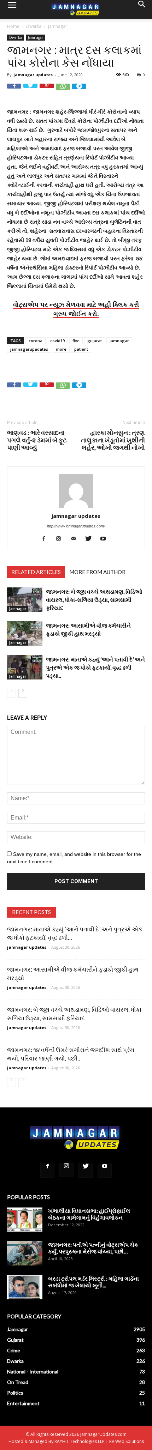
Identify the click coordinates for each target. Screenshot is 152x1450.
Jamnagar (57, 26)
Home (13, 26)
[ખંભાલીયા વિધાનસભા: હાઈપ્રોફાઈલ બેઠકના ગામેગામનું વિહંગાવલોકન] (24, 1219)
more (61, 349)
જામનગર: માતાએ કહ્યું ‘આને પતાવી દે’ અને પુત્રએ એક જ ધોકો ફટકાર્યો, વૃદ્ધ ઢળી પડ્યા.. (95, 667)
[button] (142, 9)
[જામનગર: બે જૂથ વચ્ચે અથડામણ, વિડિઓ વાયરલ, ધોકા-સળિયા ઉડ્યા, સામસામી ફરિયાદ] (24, 599)
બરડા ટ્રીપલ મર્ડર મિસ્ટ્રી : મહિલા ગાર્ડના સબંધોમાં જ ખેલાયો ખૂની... (93, 1281)
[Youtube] (106, 538)
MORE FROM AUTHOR (97, 572)
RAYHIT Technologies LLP (79, 1441)
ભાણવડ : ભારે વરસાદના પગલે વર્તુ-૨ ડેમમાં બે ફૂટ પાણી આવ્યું (36, 440)
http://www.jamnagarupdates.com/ (76, 526)
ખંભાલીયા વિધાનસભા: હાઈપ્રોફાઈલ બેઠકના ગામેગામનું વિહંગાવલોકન (89, 1214)
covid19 (57, 340)
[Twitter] (91, 538)
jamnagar (119, 340)
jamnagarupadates (29, 349)
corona (35, 340)
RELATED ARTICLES (36, 572)
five (76, 340)
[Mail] (76, 538)
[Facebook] (46, 538)
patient (81, 349)
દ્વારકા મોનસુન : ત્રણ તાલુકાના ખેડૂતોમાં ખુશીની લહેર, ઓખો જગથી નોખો (113, 440)
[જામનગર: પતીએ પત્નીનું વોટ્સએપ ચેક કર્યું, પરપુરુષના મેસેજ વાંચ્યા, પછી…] (24, 1253)
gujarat (94, 340)
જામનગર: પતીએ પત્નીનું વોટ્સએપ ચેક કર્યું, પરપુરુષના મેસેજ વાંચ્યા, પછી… (93, 1248)
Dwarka (33, 26)
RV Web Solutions (126, 1441)
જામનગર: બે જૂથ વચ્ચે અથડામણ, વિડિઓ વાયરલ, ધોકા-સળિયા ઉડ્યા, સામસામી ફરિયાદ (94, 599)
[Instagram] (61, 538)
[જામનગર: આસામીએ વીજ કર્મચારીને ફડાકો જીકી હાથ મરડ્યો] (24, 633)
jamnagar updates (33, 74)
